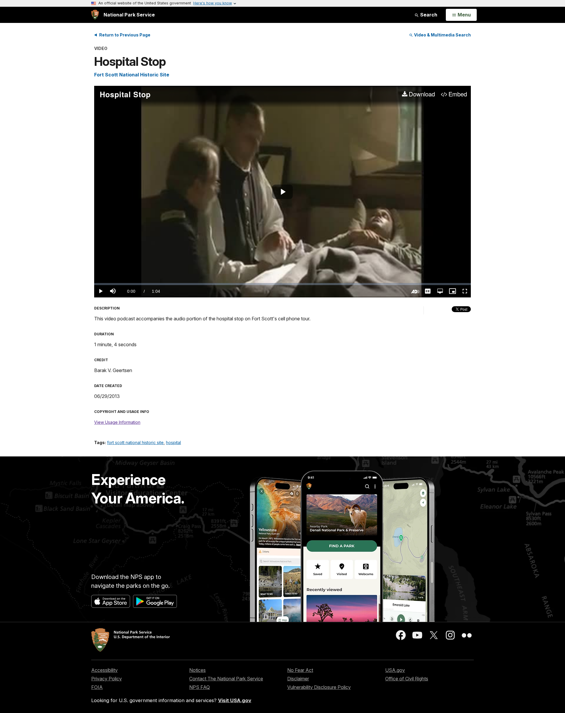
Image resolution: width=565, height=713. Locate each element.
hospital (173, 442)
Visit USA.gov (234, 700)
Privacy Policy (106, 679)
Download (422, 94)
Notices (197, 670)
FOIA (97, 687)
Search (428, 15)
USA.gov (395, 670)
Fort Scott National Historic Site (131, 75)
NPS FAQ (199, 687)
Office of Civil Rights (406, 679)
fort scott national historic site (135, 442)
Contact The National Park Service (226, 679)
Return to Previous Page (124, 34)
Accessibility (104, 670)
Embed (457, 94)
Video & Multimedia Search (442, 34)
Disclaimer (298, 679)
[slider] (282, 284)
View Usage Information (117, 422)
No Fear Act (300, 670)
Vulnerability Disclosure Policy (319, 687)
